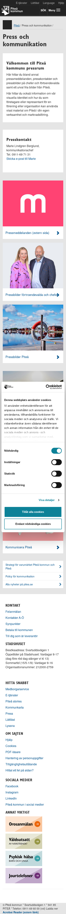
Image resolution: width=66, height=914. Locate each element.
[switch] (56, 462)
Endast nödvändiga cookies (33, 523)
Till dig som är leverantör (22, 636)
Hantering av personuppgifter (24, 758)
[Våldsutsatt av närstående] (24, 841)
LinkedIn (11, 798)
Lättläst (35, 3)
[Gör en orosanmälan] (24, 824)
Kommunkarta (15, 707)
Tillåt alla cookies (33, 511)
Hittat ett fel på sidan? (20, 770)
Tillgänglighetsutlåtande (21, 764)
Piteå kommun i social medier (25, 804)
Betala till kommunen (19, 630)
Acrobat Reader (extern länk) (21, 912)
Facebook (12, 786)
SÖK (43, 10)
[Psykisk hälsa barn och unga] (24, 858)
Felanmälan (13, 611)
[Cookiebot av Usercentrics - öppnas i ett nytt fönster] (46, 387)
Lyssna (10, 726)
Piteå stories (14, 701)
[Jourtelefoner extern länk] (24, 875)
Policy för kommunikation (20, 576)
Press (9, 713)
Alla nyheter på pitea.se (19, 584)
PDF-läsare (13, 752)
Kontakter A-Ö (15, 617)
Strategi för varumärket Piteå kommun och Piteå (30, 566)
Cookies (11, 746)
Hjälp (9, 740)
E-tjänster (21, 3)
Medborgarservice (17, 689)
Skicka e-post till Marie (21, 158)
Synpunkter (13, 624)
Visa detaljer (47, 500)
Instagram (12, 792)
